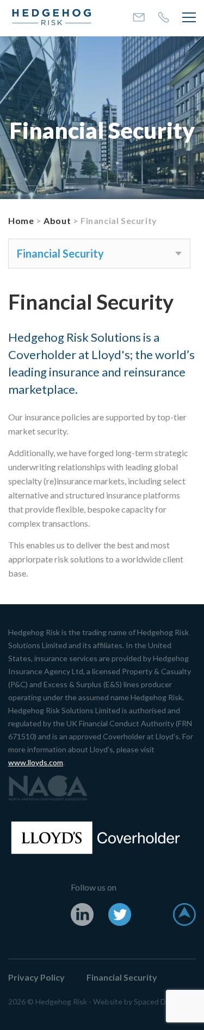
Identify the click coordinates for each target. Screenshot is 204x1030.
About (57, 220)
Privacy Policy (36, 977)
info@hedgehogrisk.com (139, 17)
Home (21, 220)
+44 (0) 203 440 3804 (163, 17)
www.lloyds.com (35, 762)
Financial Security (121, 977)
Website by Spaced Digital (137, 1001)
